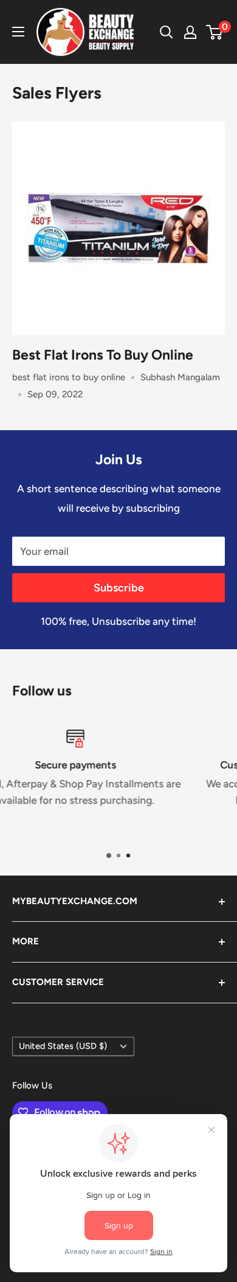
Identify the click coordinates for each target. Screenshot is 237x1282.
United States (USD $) (63, 1045)
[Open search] (166, 32)
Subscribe (119, 587)
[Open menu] (18, 32)
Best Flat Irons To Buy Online (102, 354)
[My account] (190, 32)
